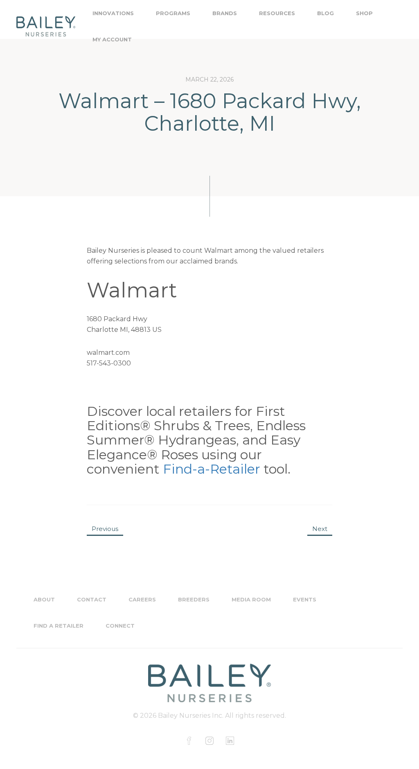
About (44, 599)
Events (304, 599)
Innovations (113, 13)
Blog (325, 13)
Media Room (251, 599)
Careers (142, 599)
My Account (112, 39)
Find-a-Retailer (211, 469)
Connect (120, 625)
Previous (105, 529)
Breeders (194, 599)
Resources (277, 13)
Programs (173, 13)
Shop (364, 13)
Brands (224, 13)
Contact (91, 599)
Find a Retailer (58, 625)
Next (319, 529)
